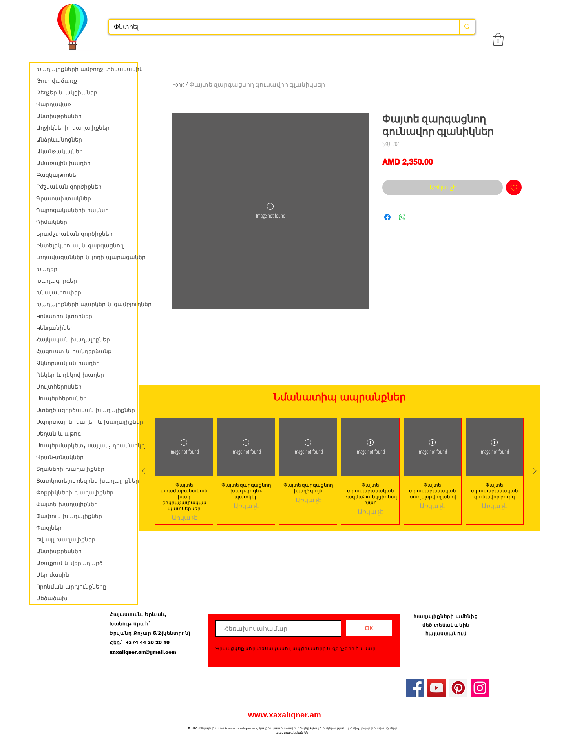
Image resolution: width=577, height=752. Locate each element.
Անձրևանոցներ (59, 139)
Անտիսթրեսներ (59, 116)
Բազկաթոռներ (58, 175)
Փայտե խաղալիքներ (67, 504)
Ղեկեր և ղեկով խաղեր (70, 375)
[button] (498, 39)
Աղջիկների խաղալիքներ (73, 128)
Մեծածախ (52, 598)
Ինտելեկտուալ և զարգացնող (80, 245)
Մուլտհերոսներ (59, 386)
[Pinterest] (458, 688)
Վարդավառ (53, 104)
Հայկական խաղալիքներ (73, 339)
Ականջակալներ (59, 151)
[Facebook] (415, 688)
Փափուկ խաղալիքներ (69, 516)
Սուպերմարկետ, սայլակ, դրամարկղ (86, 445)
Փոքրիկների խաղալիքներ (74, 492)
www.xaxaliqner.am (284, 714)
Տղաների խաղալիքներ (70, 469)
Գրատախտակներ (63, 198)
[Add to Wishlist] (514, 187)
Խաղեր (46, 269)
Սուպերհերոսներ (61, 398)
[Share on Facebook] (387, 217)
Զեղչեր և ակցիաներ (66, 92)
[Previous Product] (143, 471)
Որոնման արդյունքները (71, 586)
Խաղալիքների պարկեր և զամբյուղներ (86, 304)
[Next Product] (535, 471)
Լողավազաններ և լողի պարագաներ (86, 257)
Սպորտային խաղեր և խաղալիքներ (86, 422)
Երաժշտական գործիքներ (74, 234)
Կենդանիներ (55, 328)
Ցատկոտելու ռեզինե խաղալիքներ (86, 481)
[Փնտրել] (467, 27)
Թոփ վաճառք (56, 81)
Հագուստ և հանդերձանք (73, 351)
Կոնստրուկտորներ (64, 316)
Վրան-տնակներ (60, 457)
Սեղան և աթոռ (58, 433)
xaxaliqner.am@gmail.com (143, 652)
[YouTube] (436, 688)
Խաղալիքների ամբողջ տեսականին (86, 69)
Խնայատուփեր (58, 292)
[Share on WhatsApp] (402, 217)
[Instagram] (480, 688)
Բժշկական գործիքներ (69, 186)
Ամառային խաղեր (63, 163)
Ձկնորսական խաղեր (68, 363)
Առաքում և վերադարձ (69, 563)
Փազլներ (49, 528)
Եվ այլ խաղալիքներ (65, 539)
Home (178, 84)
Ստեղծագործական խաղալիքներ (85, 410)
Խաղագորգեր (56, 281)
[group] (339, 471)
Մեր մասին (52, 575)
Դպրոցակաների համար (72, 210)
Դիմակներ (51, 222)
